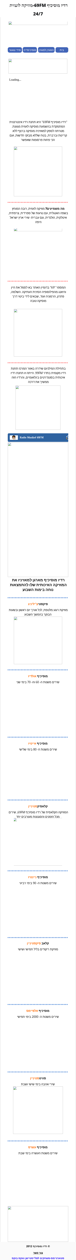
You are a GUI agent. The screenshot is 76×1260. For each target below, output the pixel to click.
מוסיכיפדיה (30, 49)
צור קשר (38, 1252)
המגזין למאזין (46, 49)
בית (62, 49)
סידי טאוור (15, 49)
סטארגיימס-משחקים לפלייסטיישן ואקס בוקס (38, 1258)
